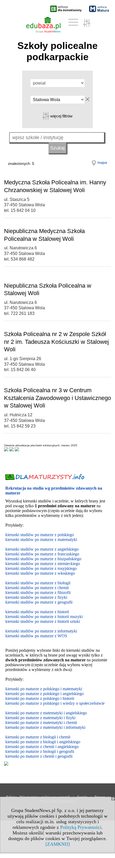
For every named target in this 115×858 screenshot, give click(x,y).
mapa (102, 162)
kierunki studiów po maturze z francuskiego (42, 554)
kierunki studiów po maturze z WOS (36, 636)
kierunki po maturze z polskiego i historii (39, 698)
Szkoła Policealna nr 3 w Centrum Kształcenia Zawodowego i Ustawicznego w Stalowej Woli (57, 398)
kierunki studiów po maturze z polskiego (39, 534)
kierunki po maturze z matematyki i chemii (41, 722)
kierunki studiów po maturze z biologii (37, 583)
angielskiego (69, 741)
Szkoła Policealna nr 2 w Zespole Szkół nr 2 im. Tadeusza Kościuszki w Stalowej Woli (56, 342)
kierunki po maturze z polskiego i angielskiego (44, 693)
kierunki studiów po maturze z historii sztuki (42, 621)
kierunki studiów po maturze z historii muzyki (44, 616)
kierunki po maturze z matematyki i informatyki (45, 727)
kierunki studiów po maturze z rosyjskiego (41, 568)
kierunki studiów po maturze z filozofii (38, 592)
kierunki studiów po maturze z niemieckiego (42, 563)
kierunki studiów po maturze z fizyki (36, 597)
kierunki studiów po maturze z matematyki (41, 539)
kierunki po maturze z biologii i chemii (37, 737)
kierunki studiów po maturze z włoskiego (40, 573)
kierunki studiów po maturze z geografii (38, 602)
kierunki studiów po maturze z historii (37, 611)
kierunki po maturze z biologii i (32, 741)
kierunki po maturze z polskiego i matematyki (43, 689)
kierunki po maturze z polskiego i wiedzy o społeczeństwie (55, 703)
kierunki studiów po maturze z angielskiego (42, 549)
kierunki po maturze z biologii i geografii (39, 751)
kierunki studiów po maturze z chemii (37, 587)
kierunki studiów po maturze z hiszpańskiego (43, 558)
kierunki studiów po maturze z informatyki (41, 631)
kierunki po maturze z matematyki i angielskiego (46, 713)
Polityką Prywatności (80, 827)
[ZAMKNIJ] (57, 844)
